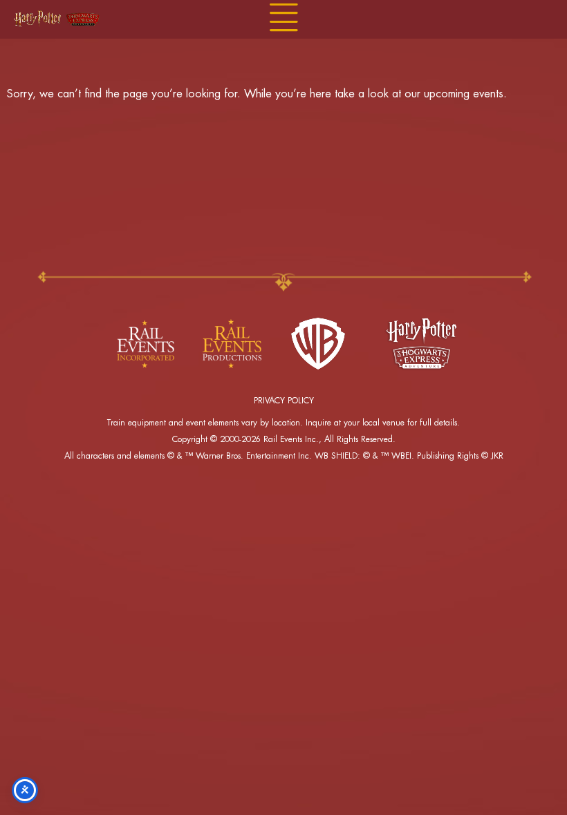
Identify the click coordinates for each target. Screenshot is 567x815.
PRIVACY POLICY (284, 400)
